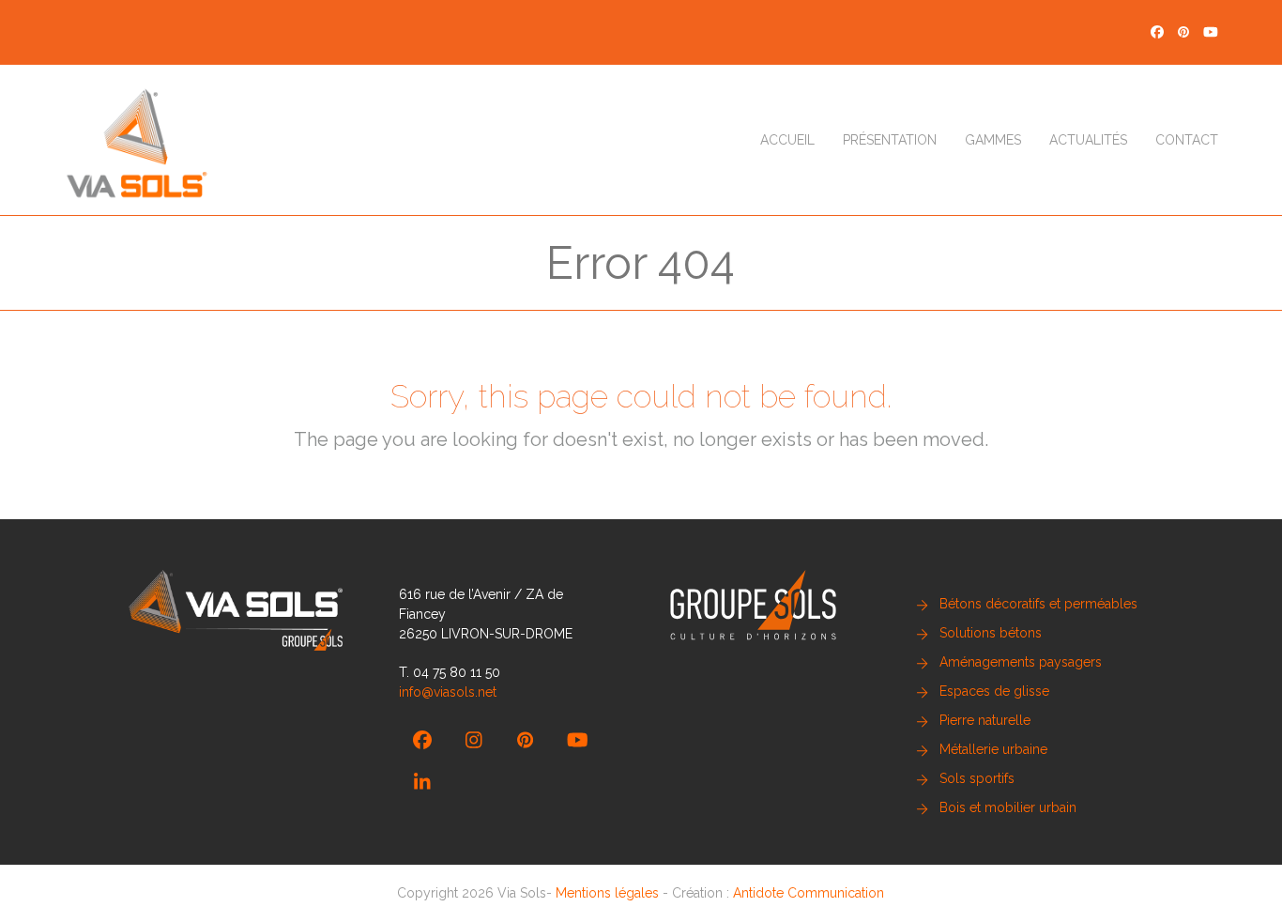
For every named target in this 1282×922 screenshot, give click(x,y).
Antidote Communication (808, 892)
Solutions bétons (990, 632)
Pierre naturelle (984, 720)
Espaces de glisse (994, 691)
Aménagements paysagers (1020, 661)
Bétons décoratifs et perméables (1038, 603)
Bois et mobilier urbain (1007, 807)
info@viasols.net (447, 691)
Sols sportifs (977, 778)
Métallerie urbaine (993, 749)
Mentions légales (607, 892)
